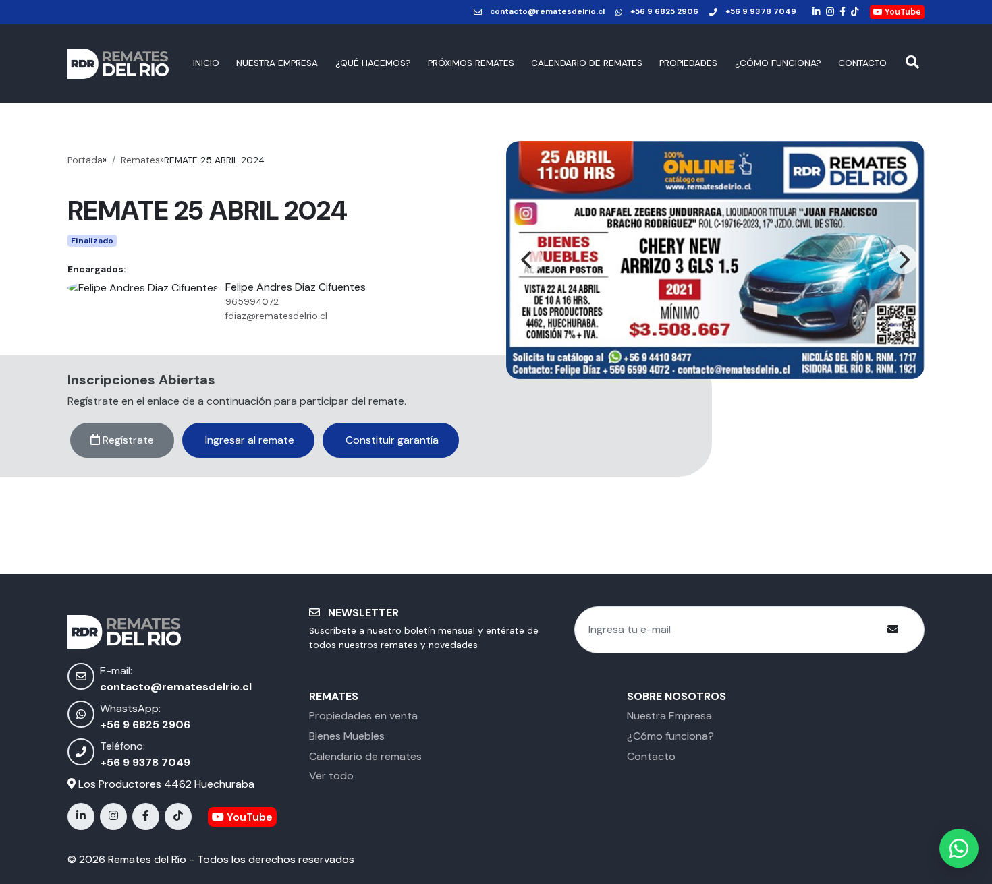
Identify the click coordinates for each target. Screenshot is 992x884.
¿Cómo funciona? (778, 63)
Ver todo (331, 776)
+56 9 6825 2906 (664, 12)
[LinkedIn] (816, 12)
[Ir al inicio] (118, 63)
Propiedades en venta (363, 716)
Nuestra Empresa (277, 63)
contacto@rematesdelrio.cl (547, 12)
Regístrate (127, 440)
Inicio (206, 63)
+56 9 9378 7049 (760, 12)
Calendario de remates (586, 63)
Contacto (862, 63)
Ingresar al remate (248, 440)
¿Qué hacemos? (373, 63)
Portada (85, 160)
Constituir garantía (391, 440)
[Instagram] (830, 12)
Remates (140, 160)
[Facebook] (842, 12)
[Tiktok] (855, 12)
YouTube (902, 12)
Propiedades (688, 63)
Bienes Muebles (347, 736)
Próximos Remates (471, 63)
